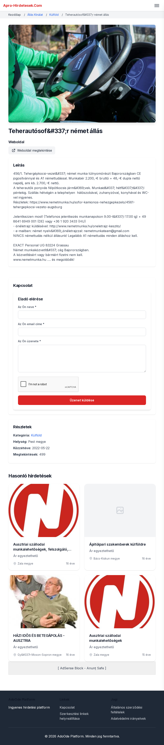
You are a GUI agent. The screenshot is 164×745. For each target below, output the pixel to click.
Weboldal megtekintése (34, 150)
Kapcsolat (67, 707)
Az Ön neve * (27, 307)
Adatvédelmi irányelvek (128, 718)
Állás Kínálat (35, 14)
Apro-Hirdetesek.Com (22, 5)
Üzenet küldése (82, 400)
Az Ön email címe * (31, 324)
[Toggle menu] (157, 6)
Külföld (54, 14)
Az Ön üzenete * (29, 341)
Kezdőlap (14, 14)
